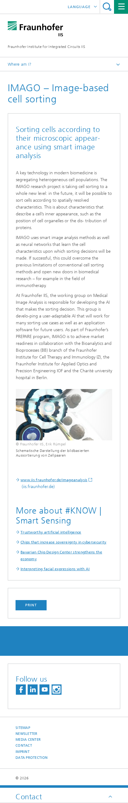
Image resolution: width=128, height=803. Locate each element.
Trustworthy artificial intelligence (51, 532)
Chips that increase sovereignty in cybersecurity (63, 542)
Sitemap (23, 728)
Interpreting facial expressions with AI (55, 569)
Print (31, 605)
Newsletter (27, 734)
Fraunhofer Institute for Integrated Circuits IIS (46, 47)
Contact (24, 746)
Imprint (23, 752)
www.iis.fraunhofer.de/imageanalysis (54, 480)
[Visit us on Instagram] (57, 689)
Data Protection (32, 758)
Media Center (28, 740)
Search (107, 6)
